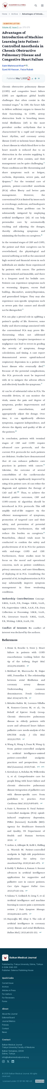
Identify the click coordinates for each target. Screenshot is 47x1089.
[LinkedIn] (12, 1061)
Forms (4, 1001)
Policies (5, 1025)
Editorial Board (8, 1017)
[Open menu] (42, 5)
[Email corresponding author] (27, 65)
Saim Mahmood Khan (13, 65)
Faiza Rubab (26, 69)
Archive (14, 14)
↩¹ (38, 767)
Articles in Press (9, 990)
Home (4, 14)
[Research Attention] (35, 78)
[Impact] (32, 78)
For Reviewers (8, 998)
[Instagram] (3, 1061)
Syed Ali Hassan (10, 69)
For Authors (7, 994)
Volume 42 (6, 27)
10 (18, 492)
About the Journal (9, 1014)
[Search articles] (35, 5)
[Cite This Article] (38, 78)
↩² (42, 767)
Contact (5, 1028)
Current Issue (7, 983)
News (4, 1032)
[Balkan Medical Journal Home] (17, 5)
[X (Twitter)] (8, 1061)
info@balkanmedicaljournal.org (15, 1057)
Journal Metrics (8, 1021)
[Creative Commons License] (39, 1081)
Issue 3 (15, 27)
